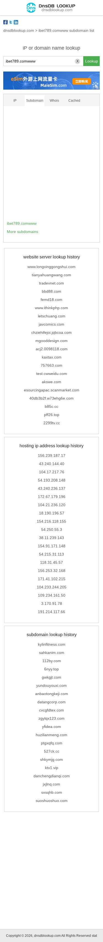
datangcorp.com (51, 702)
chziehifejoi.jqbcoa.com (51, 332)
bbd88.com (51, 291)
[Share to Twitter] (11, 22)
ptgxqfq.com (51, 743)
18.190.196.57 (51, 513)
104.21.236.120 (51, 505)
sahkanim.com (51, 652)
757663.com (51, 365)
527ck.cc (51, 751)
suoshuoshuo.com (52, 800)
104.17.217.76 (51, 472)
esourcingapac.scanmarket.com (51, 390)
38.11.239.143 (51, 538)
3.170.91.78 (51, 603)
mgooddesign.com (51, 340)
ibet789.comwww (22, 223)
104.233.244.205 (51, 587)
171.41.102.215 (51, 579)
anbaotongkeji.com (51, 693)
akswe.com (51, 382)
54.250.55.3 (51, 529)
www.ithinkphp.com (51, 308)
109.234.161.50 (51, 595)
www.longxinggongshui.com (51, 266)
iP (14, 101)
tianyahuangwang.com (51, 275)
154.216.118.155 (51, 521)
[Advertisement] (51, 165)
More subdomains (22, 231)
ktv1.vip (51, 767)
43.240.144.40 (51, 464)
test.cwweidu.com (51, 373)
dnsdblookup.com (18, 30)
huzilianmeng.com (51, 735)
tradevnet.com (51, 283)
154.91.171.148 (51, 546)
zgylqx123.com (51, 718)
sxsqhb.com (51, 792)
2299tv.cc (51, 423)
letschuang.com (51, 316)
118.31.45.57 (51, 562)
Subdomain (34, 101)
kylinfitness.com (51, 644)
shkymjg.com (51, 759)
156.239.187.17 (51, 455)
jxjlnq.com (51, 784)
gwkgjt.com (51, 677)
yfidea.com (51, 726)
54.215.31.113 (51, 554)
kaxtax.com (52, 357)
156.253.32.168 (51, 570)
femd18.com (51, 299)
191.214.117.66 (51, 612)
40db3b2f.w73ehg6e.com (51, 398)
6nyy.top (51, 669)
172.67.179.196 (51, 496)
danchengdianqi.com (52, 776)
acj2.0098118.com (52, 349)
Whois (54, 101)
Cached (74, 101)
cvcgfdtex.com (51, 710)
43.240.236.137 (51, 488)
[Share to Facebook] (5, 22)
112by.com (51, 661)
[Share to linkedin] (16, 22)
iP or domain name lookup (51, 48)
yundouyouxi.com (51, 685)
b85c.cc (51, 406)
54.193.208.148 (51, 480)
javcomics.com (51, 324)
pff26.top (51, 414)
